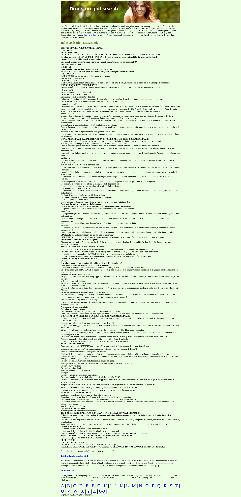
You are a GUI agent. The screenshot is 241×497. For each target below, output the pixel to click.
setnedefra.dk (68, 470)
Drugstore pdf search (94, 8)
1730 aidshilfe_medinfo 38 (74, 456)
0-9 (102, 491)
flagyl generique (90, 35)
